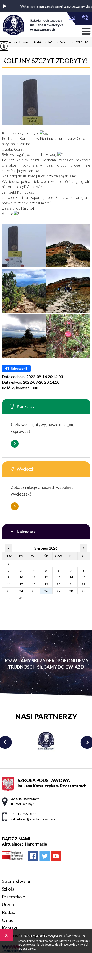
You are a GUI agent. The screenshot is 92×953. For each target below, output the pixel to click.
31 (21, 598)
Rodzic (36, 42)
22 (83, 584)
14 (71, 577)
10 (21, 577)
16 (8, 584)
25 (33, 591)
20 (58, 584)
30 (8, 598)
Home (23, 42)
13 (58, 577)
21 (71, 584)
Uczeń (8, 904)
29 (83, 591)
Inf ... (49, 42)
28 (71, 591)
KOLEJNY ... (80, 42)
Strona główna (16, 881)
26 (46, 591)
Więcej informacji (15, 444)
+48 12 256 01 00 (83, 18)
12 (46, 577)
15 (83, 577)
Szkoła (8, 889)
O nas (7, 920)
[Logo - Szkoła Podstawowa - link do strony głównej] (32, 25)
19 (46, 584)
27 (58, 591)
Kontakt (10, 928)
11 (33, 577)
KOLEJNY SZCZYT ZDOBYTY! (45, 61)
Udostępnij (19, 368)
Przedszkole (13, 896)
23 (8, 591)
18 (33, 584)
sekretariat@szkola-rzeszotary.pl (73, 18)
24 (21, 591)
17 (21, 584)
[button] (5, 6)
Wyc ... (62, 42)
